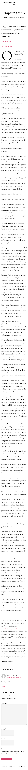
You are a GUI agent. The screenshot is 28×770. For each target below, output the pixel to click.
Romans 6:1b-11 (6, 44)
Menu (14, 7)
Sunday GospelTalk (9, 3)
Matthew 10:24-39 (6, 49)
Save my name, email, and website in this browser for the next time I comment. (12, 755)
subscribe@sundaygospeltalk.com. (10, 631)
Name (3, 731)
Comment (4, 705)
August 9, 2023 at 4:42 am (14, 680)
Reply (3, 689)
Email (3, 741)
